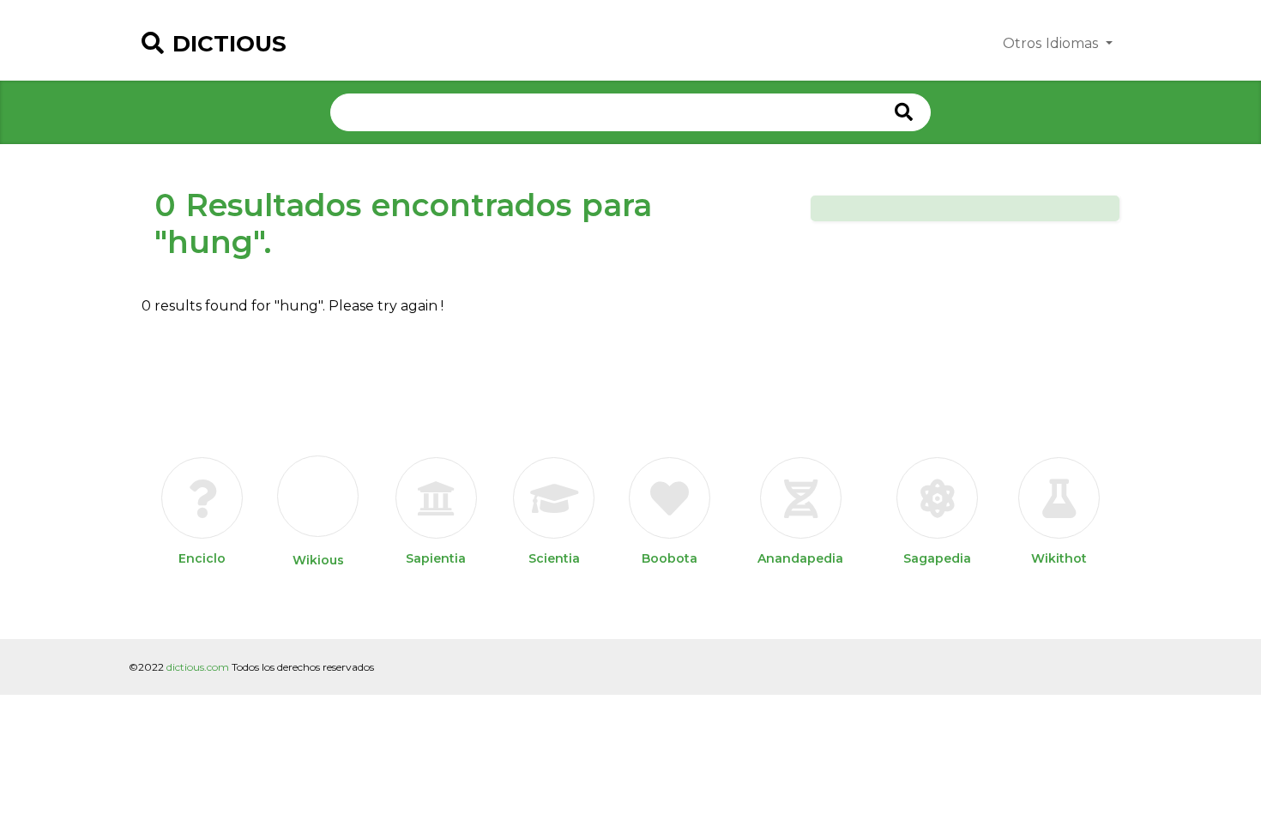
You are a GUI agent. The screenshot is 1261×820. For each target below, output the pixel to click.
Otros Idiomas (1052, 43)
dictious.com (197, 666)
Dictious (229, 43)
